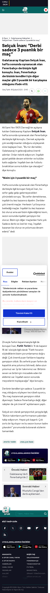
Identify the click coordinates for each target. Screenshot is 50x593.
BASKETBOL (32, 570)
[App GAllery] (38, 460)
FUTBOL (30, 567)
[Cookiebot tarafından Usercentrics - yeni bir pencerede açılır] (34, 274)
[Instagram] (21, 528)
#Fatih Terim (9, 442)
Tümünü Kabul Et (24, 313)
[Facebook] (4, 528)
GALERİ (5, 573)
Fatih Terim (24, 345)
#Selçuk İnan (26, 442)
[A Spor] (25, 10)
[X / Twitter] (13, 528)
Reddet (10, 272)
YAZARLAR (6, 570)
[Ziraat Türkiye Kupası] (46, 10)
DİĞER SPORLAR (34, 577)
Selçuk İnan (38, 131)
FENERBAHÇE (32, 561)
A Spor (5, 38)
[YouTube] (29, 528)
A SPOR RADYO (8, 561)
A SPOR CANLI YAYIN (11, 558)
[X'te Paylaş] (32, 91)
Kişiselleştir (22, 322)
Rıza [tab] (5, 281)
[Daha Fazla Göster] (45, 91)
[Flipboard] (37, 528)
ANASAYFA (6, 554)
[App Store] (9, 460)
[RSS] (4, 534)
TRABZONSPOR (33, 564)
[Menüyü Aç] (3, 10)
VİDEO (4, 577)
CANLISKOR (5, 3)
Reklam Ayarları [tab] (29, 281)
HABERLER (6, 564)
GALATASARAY (33, 558)
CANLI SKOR (7, 567)
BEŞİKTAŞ (31, 554)
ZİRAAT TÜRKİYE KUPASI (37, 573)
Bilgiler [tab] (14, 281)
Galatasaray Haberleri (20, 38)
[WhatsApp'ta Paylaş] (38, 91)
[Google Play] (24, 460)
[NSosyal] (45, 528)
